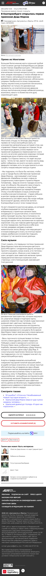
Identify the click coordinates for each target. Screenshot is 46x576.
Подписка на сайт (20, 494)
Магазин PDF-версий (11, 497)
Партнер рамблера (20, 565)
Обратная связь (9, 504)
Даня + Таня (14, 470)
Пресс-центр (36, 494)
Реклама (6, 494)
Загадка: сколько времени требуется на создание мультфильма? (23, 477)
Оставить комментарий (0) (23, 423)
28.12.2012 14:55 (6, 9)
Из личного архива (13, 55)
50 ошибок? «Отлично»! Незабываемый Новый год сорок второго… (22, 396)
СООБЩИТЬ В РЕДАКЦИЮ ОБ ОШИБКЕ (18, 507)
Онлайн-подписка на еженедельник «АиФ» (22, 500)
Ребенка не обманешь (17, 456)
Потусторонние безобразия (19, 463)
